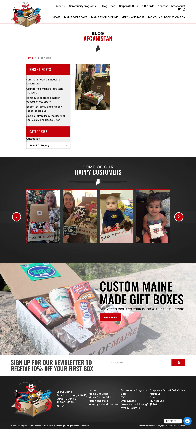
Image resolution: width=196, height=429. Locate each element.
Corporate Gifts (128, 6)
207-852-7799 (65, 402)
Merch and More (133, 17)
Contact (163, 6)
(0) (183, 9)
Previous (16, 216)
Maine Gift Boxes (75, 17)
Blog (104, 6)
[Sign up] (178, 362)
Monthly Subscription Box (166, 17)
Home (56, 17)
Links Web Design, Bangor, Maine (64, 425)
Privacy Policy (129, 408)
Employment (128, 400)
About (59, 6)
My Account (178, 6)
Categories (33, 139)
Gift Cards (147, 6)
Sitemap (85, 425)
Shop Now (110, 317)
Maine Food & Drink (104, 17)
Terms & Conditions (132, 404)
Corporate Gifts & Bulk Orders (167, 390)
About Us (155, 393)
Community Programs (82, 6)
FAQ (113, 6)
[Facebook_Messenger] (187, 421)
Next (178, 216)
